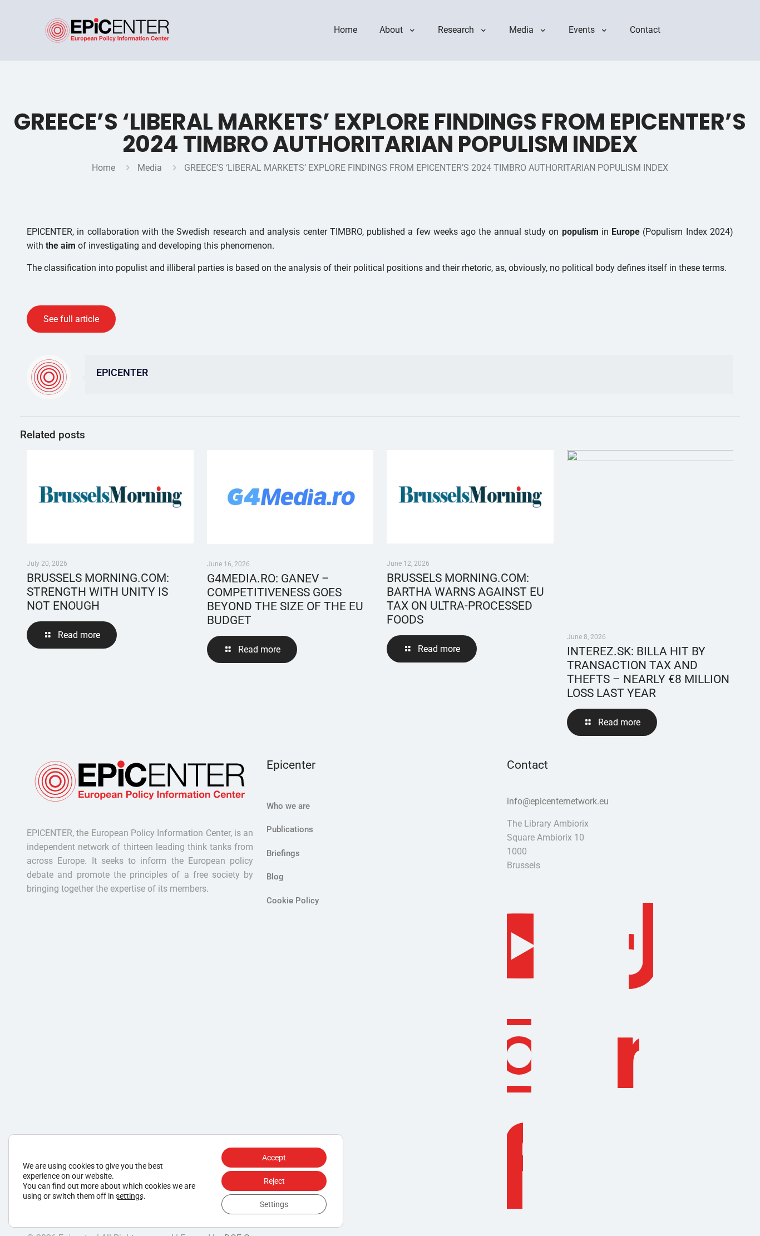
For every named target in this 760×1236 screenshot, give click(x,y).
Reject (274, 1180)
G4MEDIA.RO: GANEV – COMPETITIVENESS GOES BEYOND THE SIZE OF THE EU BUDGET (285, 599)
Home (103, 167)
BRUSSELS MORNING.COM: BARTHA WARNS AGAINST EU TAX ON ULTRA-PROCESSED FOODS (465, 598)
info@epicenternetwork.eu (558, 801)
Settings (274, 1204)
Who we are (288, 806)
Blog (275, 877)
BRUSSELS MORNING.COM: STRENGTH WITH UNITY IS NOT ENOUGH (98, 591)
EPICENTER (122, 372)
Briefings (283, 853)
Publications (290, 829)
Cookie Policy (293, 901)
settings (130, 1195)
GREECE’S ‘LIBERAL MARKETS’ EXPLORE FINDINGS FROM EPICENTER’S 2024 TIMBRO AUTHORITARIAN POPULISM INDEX (426, 167)
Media (149, 167)
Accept (274, 1157)
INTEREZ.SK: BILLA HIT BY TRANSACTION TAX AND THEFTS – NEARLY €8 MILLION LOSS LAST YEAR (648, 672)
